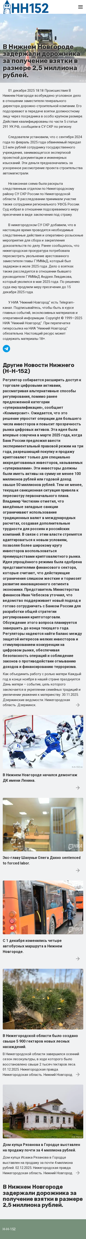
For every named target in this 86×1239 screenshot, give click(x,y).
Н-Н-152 (9, 1229)
